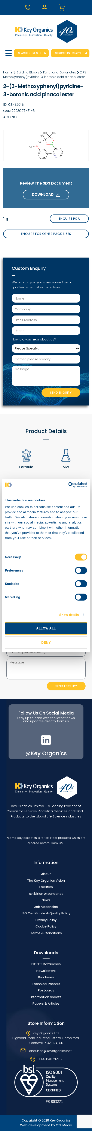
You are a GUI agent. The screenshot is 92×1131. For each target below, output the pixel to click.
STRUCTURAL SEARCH (69, 53)
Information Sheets (46, 997)
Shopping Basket (62, 7)
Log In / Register (45, 7)
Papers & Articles (46, 1003)
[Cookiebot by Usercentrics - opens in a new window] (68, 485)
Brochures (46, 977)
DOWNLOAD (44, 194)
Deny (46, 642)
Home (7, 72)
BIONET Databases (46, 964)
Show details (69, 614)
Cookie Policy (46, 926)
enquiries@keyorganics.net (50, 1051)
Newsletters (46, 970)
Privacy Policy (46, 920)
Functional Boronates (59, 72)
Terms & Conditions (46, 933)
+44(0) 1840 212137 (29, 7)
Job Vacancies (46, 906)
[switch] (81, 570)
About (46, 874)
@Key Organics (46, 753)
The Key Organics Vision (46, 880)
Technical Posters (46, 984)
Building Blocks (27, 72)
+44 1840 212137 (50, 1059)
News (46, 900)
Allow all (46, 628)
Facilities (46, 887)
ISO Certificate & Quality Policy (46, 913)
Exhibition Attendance (46, 893)
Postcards (46, 990)
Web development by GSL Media (46, 1125)
